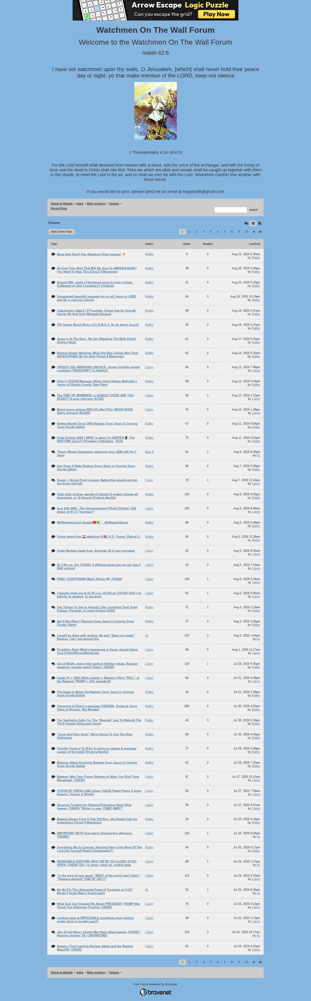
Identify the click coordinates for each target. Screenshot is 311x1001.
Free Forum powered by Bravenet (155, 984)
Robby (256, 257)
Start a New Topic (61, 231)
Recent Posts (59, 208)
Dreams (114, 203)
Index (79, 203)
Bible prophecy (96, 203)
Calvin (256, 370)
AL (258, 455)
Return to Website (62, 203)
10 (246, 231)
